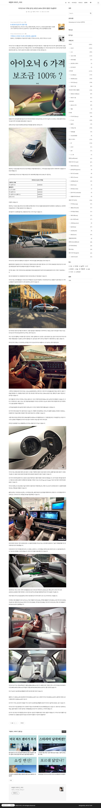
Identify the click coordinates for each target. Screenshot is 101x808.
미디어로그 (74, 2)
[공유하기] (15, 723)
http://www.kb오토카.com (17, 22)
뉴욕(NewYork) (81, 181)
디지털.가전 (81, 128)
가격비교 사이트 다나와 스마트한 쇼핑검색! (23, 36)
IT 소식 (81, 120)
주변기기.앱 (81, 86)
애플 (81, 109)
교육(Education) (81, 223)
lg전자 (82, 266)
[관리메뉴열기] (98, 3)
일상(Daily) (81, 227)
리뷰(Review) (81, 78)
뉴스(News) (81, 75)
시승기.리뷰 (81, 56)
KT (81, 143)
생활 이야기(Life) (80, 200)
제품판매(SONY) (80, 238)
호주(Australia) (81, 189)
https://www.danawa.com (17, 33)
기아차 (71, 272)
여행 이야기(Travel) (80, 162)
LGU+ (81, 147)
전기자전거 (81, 67)
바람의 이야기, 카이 (17, 788)
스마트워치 (80, 101)
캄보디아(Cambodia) (81, 192)
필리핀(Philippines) (81, 169)
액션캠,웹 (81, 132)
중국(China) (81, 185)
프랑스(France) (81, 177)
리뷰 (71, 266)
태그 (69, 2)
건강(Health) (81, 230)
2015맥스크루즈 (81, 63)
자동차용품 (81, 59)
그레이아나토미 (81, 257)
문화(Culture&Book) (80, 242)
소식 (81, 52)
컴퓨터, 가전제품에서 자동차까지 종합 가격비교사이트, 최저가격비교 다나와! (30, 38)
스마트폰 (80, 71)
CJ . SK (81, 154)
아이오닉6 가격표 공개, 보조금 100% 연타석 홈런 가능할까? (37, 8)
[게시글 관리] (17, 723)
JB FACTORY (89, 805)
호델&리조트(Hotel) (81, 196)
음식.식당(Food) (81, 219)
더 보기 (63, 731)
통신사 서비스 (80, 139)
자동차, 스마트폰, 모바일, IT (17, 790)
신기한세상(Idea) (80, 245)
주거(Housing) (81, 204)
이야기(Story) (81, 82)
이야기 (81, 48)
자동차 (80, 44)
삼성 (89, 269)
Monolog (80, 249)
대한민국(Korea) (81, 166)
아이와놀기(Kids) (81, 211)
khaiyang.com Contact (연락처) (77, 22)
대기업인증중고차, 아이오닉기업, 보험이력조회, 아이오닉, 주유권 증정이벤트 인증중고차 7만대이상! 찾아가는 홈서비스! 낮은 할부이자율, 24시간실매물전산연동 (32, 27)
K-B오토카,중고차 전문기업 (18, 25)
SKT (81, 151)
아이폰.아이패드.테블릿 (80, 90)
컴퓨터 (81, 124)
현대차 (72, 269)
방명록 (85, 2)
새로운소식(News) (81, 94)
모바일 (76, 266)
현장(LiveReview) (80, 158)
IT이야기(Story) (81, 116)
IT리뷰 (80, 113)
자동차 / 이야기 (35, 11)
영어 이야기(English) (80, 253)
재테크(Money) (81, 215)
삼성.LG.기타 (81, 105)
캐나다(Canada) (81, 173)
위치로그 (81, 2)
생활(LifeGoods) (81, 207)
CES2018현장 (81, 135)
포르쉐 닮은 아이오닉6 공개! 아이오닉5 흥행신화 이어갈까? (51, 774)
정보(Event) (81, 234)
